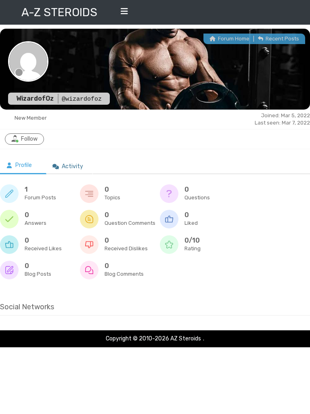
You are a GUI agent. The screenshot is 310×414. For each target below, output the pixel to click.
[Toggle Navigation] (124, 13)
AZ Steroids (185, 338)
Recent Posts (281, 39)
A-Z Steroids (59, 12)
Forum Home (233, 39)
